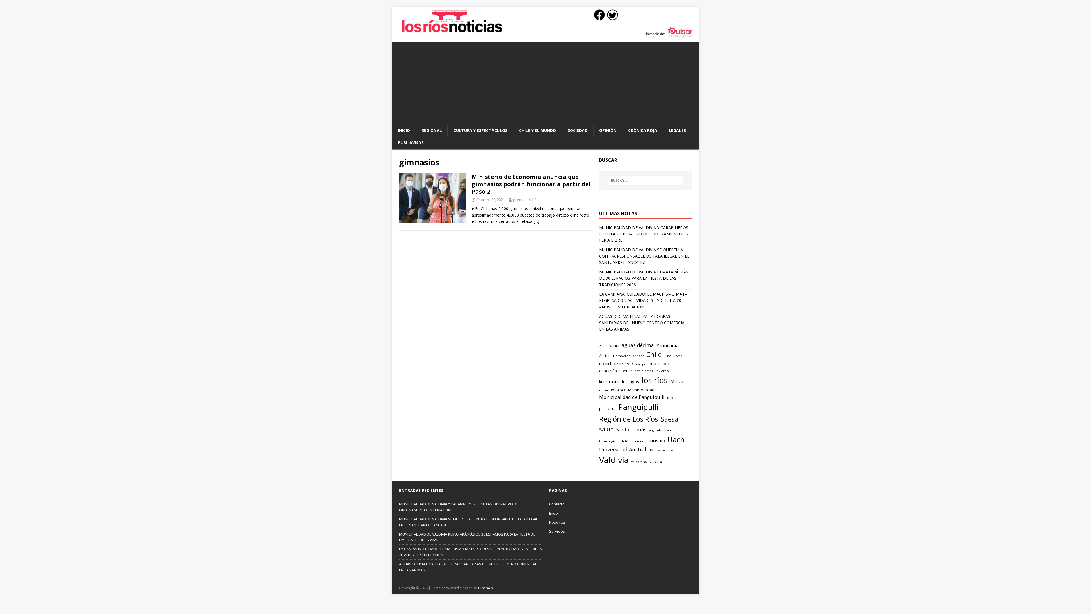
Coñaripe (639, 364)
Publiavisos (411, 142)
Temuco (639, 441)
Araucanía (668, 345)
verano (655, 461)
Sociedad (578, 130)
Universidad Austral (622, 449)
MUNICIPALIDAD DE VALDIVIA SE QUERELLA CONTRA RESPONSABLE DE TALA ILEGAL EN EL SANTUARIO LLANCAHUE (644, 256)
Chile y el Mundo (537, 130)
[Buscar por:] (645, 180)
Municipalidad (641, 390)
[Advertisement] (545, 82)
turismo (657, 440)
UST (652, 450)
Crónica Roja (642, 130)
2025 (602, 346)
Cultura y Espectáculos (480, 130)
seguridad (656, 430)
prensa (519, 199)
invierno (662, 371)
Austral (605, 355)
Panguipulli (638, 407)
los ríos (655, 380)
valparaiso (639, 462)
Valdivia (614, 460)
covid (605, 363)
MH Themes (483, 588)
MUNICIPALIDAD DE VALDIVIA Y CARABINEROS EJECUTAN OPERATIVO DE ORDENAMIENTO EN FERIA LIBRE (644, 234)
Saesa (669, 419)
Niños (671, 397)
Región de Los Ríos (628, 419)
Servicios (557, 531)
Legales (677, 130)
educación (659, 364)
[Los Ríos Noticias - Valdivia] (545, 36)
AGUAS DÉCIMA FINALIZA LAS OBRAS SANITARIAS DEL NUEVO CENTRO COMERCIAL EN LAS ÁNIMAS (643, 323)
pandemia (607, 408)
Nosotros (557, 522)
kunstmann (609, 381)
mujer (604, 390)
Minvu (676, 382)
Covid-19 (621, 363)
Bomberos (621, 356)
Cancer (638, 356)
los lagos (630, 381)
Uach (675, 439)
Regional (432, 130)
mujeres (618, 390)
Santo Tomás (631, 429)
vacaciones (665, 450)
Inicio (404, 130)
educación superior (615, 370)
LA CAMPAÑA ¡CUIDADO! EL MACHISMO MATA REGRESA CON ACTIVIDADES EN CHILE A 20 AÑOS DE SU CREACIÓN (643, 300)
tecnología (607, 441)
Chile (654, 354)
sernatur (673, 430)
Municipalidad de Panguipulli (632, 397)
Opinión (608, 130)
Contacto (557, 504)
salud (606, 429)
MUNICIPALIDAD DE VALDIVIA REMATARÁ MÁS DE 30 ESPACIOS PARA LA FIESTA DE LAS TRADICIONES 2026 (643, 278)
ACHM (614, 345)
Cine (667, 356)
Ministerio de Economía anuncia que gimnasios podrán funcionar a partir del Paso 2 (531, 184)
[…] (536, 221)
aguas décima (638, 345)
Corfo (678, 356)
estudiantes (644, 371)
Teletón (624, 441)
